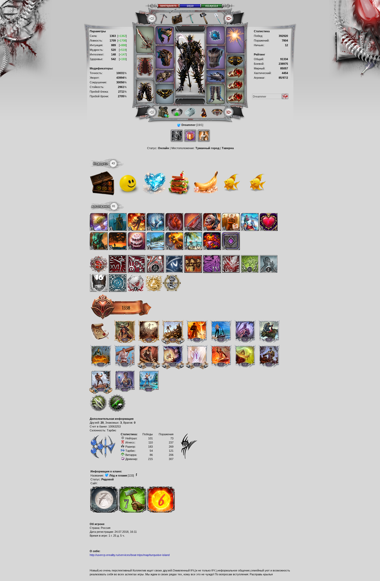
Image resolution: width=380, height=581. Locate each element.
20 (102, 422)
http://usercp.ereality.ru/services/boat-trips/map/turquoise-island (130, 554)
